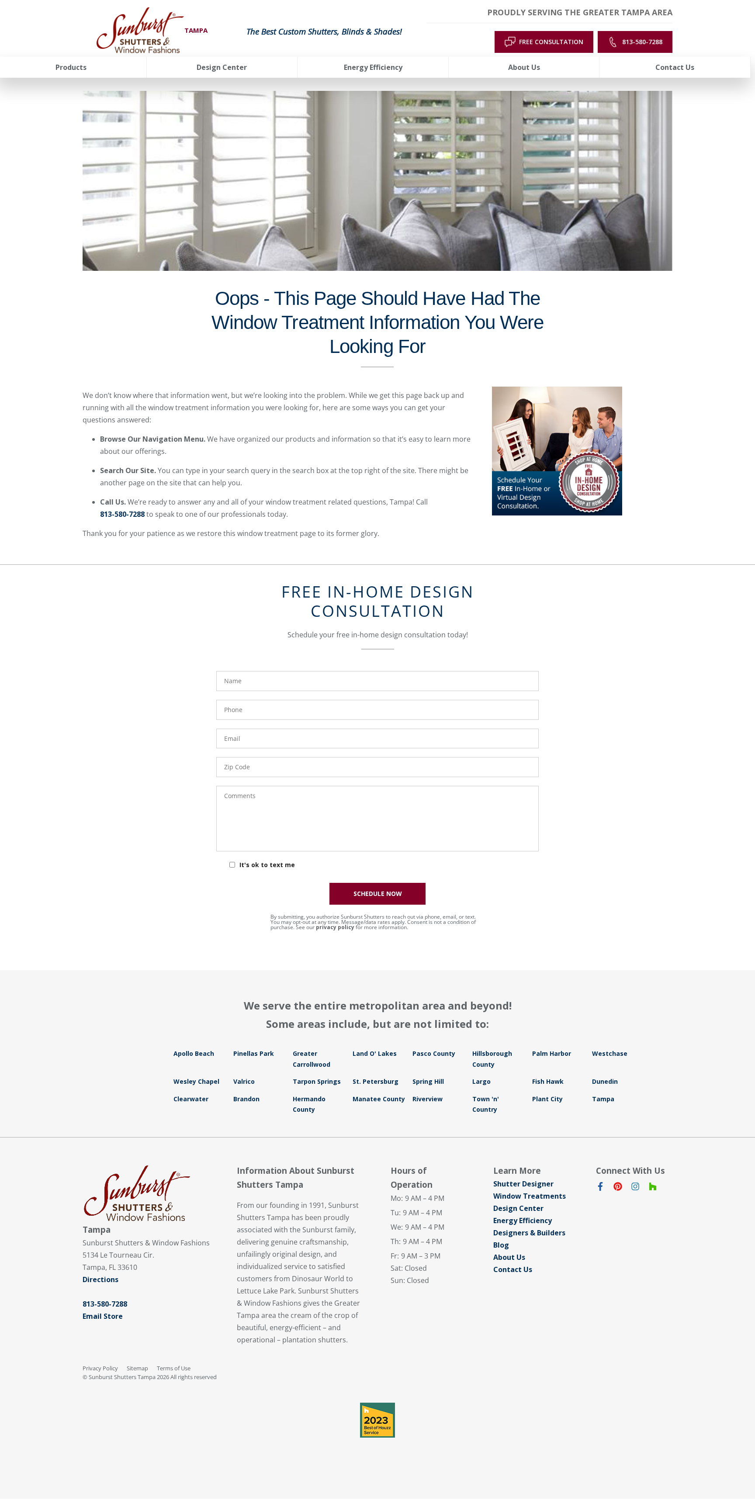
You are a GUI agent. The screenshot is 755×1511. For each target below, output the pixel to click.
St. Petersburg (375, 1081)
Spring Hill (428, 1081)
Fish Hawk (548, 1081)
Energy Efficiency (522, 1220)
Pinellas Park (253, 1053)
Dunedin (605, 1081)
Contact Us (512, 1269)
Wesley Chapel (196, 1081)
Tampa (603, 1099)
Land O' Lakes (375, 1053)
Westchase (609, 1053)
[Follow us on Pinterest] (617, 1188)
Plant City (547, 1099)
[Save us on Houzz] (652, 1188)
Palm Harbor (551, 1053)
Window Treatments (529, 1196)
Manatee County (379, 1099)
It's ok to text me (267, 864)
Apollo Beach (193, 1053)
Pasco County (433, 1053)
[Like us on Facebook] (600, 1188)
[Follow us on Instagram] (635, 1188)
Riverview (427, 1099)
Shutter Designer (523, 1184)
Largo (481, 1081)
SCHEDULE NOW (377, 893)
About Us (509, 1257)
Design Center (518, 1208)
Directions (100, 1279)
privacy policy (335, 927)
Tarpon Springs (317, 1081)
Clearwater (190, 1099)
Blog (501, 1245)
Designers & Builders (529, 1233)
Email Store (103, 1316)
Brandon (246, 1099)
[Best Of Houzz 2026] (377, 1420)
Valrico (244, 1081)
